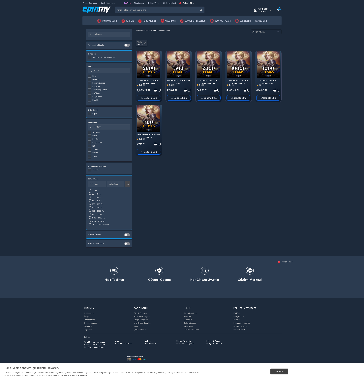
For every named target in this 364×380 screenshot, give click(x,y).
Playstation (97, 142)
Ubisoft (95, 79)
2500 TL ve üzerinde (100, 225)
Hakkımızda (89, 313)
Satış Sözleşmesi (141, 320)
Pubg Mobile (238, 316)
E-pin (94, 114)
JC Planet (96, 93)
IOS (93, 146)
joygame (96, 86)
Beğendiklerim (190, 323)
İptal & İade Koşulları (142, 323)
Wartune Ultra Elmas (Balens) (104, 57)
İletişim (87, 316)
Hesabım (187, 316)
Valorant (236, 320)
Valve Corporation (99, 90)
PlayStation (97, 96)
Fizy (94, 76)
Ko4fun (236, 313)
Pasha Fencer (239, 329)
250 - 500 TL (97, 204)
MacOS (95, 139)
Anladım (279, 371)
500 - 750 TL (97, 208)
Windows (96, 132)
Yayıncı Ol (88, 329)
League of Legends (241, 323)
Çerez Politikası (140, 329)
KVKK (136, 326)
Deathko (96, 100)
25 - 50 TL (96, 194)
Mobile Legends (240, 326)
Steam (95, 153)
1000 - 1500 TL (98, 214)
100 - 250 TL (97, 201)
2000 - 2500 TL (98, 221)
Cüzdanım (188, 320)
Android (95, 149)
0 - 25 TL (96, 190)
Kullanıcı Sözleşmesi (142, 316)
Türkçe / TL (187, 3)
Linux (94, 136)
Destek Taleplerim (191, 329)
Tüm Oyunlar (89, 320)
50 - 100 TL (97, 197)
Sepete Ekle (150, 97)
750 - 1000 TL (98, 211)
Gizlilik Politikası (140, 313)
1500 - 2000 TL (98, 218)
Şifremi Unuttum (190, 313)
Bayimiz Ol (88, 326)
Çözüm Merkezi (90, 323)
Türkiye (95, 170)
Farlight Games (98, 83)
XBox (94, 156)
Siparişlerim (188, 326)
